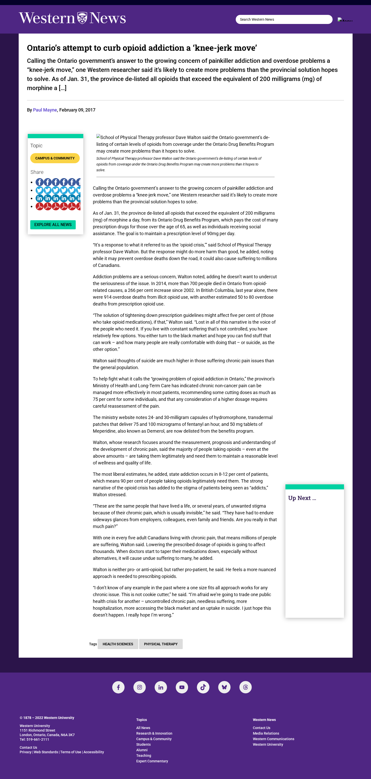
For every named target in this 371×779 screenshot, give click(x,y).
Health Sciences (118, 644)
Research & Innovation (154, 733)
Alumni (142, 750)
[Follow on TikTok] (203, 687)
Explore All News (53, 224)
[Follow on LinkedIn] (161, 687)
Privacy (26, 752)
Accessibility (94, 752)
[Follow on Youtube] (182, 687)
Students (143, 744)
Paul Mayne (45, 110)
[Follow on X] (224, 687)
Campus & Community (55, 158)
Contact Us (28, 747)
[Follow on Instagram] (139, 687)
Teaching (143, 755)
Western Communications (273, 739)
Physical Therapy (161, 644)
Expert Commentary (152, 761)
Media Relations (266, 733)
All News (143, 728)
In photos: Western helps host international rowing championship (315, 557)
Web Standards (46, 752)
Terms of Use (70, 752)
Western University (268, 744)
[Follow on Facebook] (118, 687)
